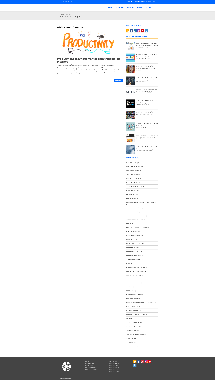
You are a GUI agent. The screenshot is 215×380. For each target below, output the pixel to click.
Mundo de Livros (113, 365)
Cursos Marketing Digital (145, 123)
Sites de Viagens (132, 326)
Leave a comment (110, 65)
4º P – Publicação (132, 174)
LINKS (128, 263)
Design (128, 223)
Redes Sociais (131, 306)
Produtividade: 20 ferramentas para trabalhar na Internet (88, 60)
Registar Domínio (132, 310)
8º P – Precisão (131, 190)
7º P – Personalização (134, 186)
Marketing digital (69, 65)
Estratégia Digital (133, 243)
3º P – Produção (132, 170)
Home (62, 14)
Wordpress (130, 346)
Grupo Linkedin (89, 365)
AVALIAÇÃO (139, 43)
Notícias (129, 287)
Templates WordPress (134, 334)
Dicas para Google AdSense (136, 227)
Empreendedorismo (133, 235)
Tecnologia (157, 54)
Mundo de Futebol (114, 371)
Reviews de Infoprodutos (135, 314)
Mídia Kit (87, 361)
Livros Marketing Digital (135, 267)
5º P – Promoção (132, 178)
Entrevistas (130, 239)
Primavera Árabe (132, 298)
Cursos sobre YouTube (134, 220)
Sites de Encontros (133, 322)
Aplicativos (61, 65)
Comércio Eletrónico (134, 208)
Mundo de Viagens (114, 369)
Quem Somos (113, 361)
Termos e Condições (90, 367)
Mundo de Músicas (114, 363)
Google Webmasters (134, 255)
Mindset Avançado (77, 65)
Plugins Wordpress (133, 294)
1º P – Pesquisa (131, 162)
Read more (118, 80)
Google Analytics (133, 251)
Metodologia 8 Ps (133, 279)
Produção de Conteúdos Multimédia (91, 65)
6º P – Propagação (133, 182)
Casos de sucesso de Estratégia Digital (141, 202)
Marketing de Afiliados (135, 271)
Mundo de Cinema (114, 367)
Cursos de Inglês (132, 212)
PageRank (129, 291)
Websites (103, 65)
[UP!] (154, 378)
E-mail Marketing (150, 43)
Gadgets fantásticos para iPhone (145, 114)
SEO (151, 54)
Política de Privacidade (91, 369)
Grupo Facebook (89, 363)
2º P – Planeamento (133, 166)
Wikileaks (129, 342)
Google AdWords (132, 247)
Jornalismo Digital (133, 259)
